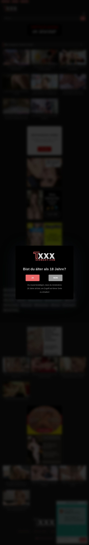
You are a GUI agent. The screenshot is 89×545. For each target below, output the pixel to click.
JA (32, 278)
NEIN (55, 278)
